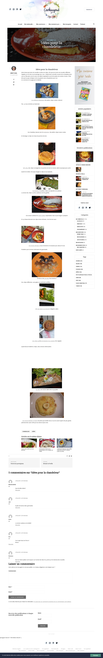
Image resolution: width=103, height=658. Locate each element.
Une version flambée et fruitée (29, 420)
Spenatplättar (35, 191)
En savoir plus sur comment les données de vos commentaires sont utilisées (52, 601)
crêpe (33, 431)
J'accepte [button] (95, 655)
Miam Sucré (80, 226)
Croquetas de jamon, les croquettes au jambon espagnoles (87, 195)
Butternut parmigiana (82, 189)
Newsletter (89, 9)
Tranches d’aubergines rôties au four (87, 134)
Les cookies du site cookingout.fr (31, 648)
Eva (9, 536)
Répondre (17, 490)
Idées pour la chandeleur (85, 179)
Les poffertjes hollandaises (37, 100)
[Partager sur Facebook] (14, 80)
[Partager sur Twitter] (14, 82)
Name (39, 613)
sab (9, 502)
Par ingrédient (81, 229)
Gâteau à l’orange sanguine (83, 165)
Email (10, 592)
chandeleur (25, 431)
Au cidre (38, 389)
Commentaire (12, 571)
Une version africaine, (34, 245)
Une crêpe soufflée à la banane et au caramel (43, 341)
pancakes (46, 278)
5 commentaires (14, 75)
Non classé (79, 250)
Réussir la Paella (80, 174)
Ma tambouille (28, 24)
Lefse (26, 168)
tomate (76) (79, 286)
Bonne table (80, 234)
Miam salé (79, 223)
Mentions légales (16, 648)
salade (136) (79, 263)
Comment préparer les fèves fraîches (87, 115)
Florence (11, 556)
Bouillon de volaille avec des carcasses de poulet (87, 128)
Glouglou (79, 221)
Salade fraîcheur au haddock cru (87, 121)
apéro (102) (79, 272)
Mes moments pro (54, 24)
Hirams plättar (41, 215)
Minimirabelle (12, 484)
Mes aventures (40, 24)
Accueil (20, 24)
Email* (39, 619)
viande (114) (79, 266)
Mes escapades (80, 237)
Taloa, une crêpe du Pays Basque (27, 449)
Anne (10, 519)
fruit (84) (78, 280)
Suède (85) (78, 277)
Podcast (82, 24)
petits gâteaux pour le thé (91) (84, 274)
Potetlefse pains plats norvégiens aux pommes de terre (46, 450)
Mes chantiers (80, 247)
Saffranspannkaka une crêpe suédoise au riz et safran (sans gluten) (64, 450)
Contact (75, 24)
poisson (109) (79, 269)
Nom (10, 587)
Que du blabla (80, 239)
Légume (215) (79, 261)
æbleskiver (46, 132)
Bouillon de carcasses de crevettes (85, 140)
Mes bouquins (67, 24)
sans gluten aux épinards (43, 309)
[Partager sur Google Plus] (14, 85)
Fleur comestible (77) (81, 283)
